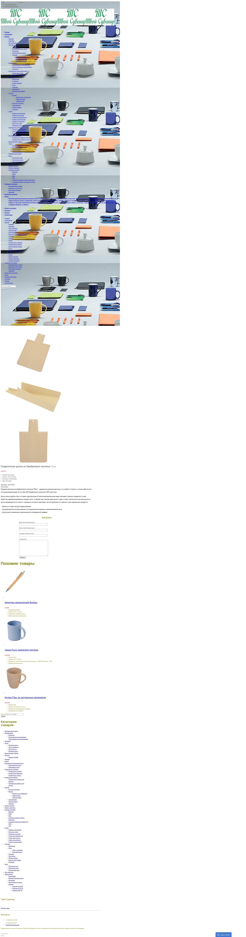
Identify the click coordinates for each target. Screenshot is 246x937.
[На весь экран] (5, 933)
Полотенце (11, 856)
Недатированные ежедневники (18, 739)
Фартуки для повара (14, 860)
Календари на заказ (14, 269)
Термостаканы (13, 801)
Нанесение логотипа (11, 273)
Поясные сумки (13, 832)
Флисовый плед (17, 852)
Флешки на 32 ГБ (17, 888)
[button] (224, 934)
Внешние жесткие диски (15, 878)
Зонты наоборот (13, 747)
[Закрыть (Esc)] (1, 933)
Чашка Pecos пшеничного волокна (21, 650)
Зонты (10, 248)
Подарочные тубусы (14, 775)
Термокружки (12, 799)
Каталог (7, 222)
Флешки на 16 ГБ (17, 886)
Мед (9, 816)
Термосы (11, 803)
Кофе (10, 814)
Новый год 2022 (13, 757)
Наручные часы (13, 866)
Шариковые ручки (14, 767)
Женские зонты (13, 745)
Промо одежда (13, 858)
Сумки (10, 240)
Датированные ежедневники (17, 737)
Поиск (3, 716)
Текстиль (11, 236)
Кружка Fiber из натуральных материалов (25, 698)
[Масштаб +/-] (7, 933)
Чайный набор (16, 797)
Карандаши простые (14, 765)
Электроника (12, 230)
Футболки (11, 862)
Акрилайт (11, 271)
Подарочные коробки (15, 771)
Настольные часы (14, 870)
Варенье (11, 812)
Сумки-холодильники (15, 842)
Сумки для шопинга (14, 840)
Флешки (10, 884)
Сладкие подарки (13, 261)
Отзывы (7, 281)
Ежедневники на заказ (15, 265)
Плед (10, 848)
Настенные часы (13, 868)
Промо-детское (13, 256)
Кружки (10, 791)
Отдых (10, 254)
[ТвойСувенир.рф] (57, 25)
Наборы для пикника (14, 830)
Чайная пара (16, 795)
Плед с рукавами (17, 850)
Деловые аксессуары (15, 250)
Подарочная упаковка (15, 242)
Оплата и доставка (10, 277)
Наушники (11, 880)
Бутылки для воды (14, 789)
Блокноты (11, 735)
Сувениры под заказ (11, 263)
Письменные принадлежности (17, 234)
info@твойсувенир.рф (12, 925)
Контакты (7, 279)
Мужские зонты (13, 751)
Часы (10, 252)
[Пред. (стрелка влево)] (1, 935)
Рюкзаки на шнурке (14, 834)
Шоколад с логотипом (15, 267)
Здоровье (11, 226)
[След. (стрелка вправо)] (3, 935)
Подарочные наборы (15, 244)
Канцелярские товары (15, 246)
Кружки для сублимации (19, 793)
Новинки (11, 224)
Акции (6, 275)
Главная (7, 218)
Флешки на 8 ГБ (17, 890)
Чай (9, 826)
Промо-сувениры (13, 259)
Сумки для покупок (14, 838)
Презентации (9, 283)
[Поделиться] (3, 933)
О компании (8, 220)
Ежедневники (12, 232)
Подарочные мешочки (15, 773)
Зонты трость (12, 749)
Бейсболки (11, 846)
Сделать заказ (5, 908)
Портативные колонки (15, 882)
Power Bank (12, 876)
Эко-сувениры (12, 228)
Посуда (10, 238)
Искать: (3, 714)
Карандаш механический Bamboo (21, 603)
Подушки (11, 854)
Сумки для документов (15, 836)
